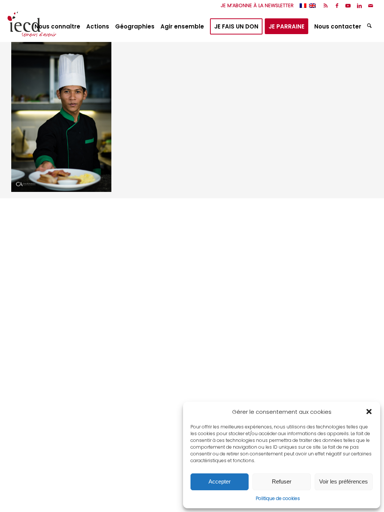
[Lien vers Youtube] (348, 5)
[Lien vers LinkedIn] (359, 5)
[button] (369, 411)
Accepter (219, 481)
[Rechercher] (370, 27)
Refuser (281, 481)
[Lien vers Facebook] (337, 5)
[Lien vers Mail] (370, 5)
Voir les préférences (343, 481)
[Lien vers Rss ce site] (325, 5)
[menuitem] (255, 5)
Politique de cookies (278, 498)
